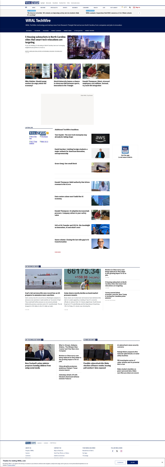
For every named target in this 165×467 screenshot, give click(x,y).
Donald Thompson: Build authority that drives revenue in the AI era (72, 183)
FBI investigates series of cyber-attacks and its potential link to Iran (128, 362)
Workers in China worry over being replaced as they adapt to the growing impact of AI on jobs (115, 272)
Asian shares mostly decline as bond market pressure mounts (81, 294)
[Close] (162, 462)
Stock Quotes (78, 30)
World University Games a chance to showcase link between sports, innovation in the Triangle (67, 83)
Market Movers (89, 30)
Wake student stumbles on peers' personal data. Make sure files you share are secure (128, 371)
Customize (120, 462)
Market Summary (56, 30)
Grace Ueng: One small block (66, 163)
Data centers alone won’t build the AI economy (69, 197)
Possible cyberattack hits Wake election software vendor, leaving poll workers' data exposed (97, 365)
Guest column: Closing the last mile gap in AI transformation (72, 240)
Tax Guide (46, 30)
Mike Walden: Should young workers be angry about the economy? (35, 83)
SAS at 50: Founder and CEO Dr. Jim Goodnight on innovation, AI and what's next (72, 226)
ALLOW (132, 462)
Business (29, 30)
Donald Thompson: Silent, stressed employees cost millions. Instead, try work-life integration (96, 83)
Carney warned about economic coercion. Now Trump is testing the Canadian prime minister (116, 295)
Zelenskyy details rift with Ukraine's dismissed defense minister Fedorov (69, 377)
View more (58, 252)
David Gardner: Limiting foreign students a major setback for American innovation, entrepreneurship (71, 151)
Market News (68, 30)
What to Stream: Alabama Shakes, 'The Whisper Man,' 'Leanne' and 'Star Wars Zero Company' (69, 348)
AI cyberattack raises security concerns (127, 346)
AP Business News (32, 266)
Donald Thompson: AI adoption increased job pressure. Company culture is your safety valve (72, 213)
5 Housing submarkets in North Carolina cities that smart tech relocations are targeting (45, 39)
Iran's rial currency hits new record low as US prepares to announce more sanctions (42, 294)
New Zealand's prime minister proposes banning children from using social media (38, 365)
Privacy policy (11, 465)
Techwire (37, 30)
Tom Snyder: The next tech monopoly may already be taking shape (71, 136)
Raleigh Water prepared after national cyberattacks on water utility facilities (128, 354)
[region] (82, 462)
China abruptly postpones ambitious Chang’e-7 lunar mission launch (68, 368)
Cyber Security (89, 339)
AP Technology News (33, 339)
